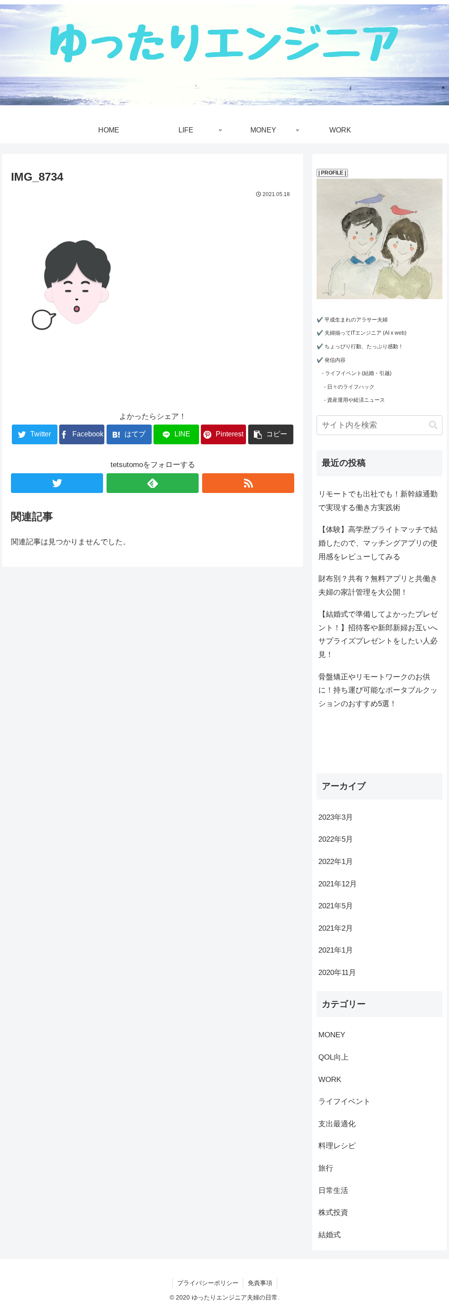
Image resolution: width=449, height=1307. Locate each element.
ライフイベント (344, 1101)
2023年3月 (335, 817)
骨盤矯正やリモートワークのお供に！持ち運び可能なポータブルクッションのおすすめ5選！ (378, 690)
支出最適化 (337, 1124)
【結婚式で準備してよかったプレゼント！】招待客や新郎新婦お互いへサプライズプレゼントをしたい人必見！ (378, 634)
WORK (329, 1079)
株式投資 (333, 1212)
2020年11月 (337, 972)
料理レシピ (337, 1146)
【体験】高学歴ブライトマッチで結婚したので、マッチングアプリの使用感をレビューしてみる (378, 543)
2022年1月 (335, 861)
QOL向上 (333, 1057)
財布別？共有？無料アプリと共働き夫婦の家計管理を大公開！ (378, 585)
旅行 (325, 1168)
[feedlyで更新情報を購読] (153, 483)
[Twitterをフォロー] (57, 483)
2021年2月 (335, 928)
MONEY (331, 1035)
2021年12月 (337, 884)
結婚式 (329, 1235)
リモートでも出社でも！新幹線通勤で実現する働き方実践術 (378, 501)
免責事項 (260, 1282)
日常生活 (333, 1190)
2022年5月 (335, 839)
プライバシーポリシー (208, 1282)
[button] (433, 425)
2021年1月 (335, 950)
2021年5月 (335, 906)
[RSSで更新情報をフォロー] (248, 483)
